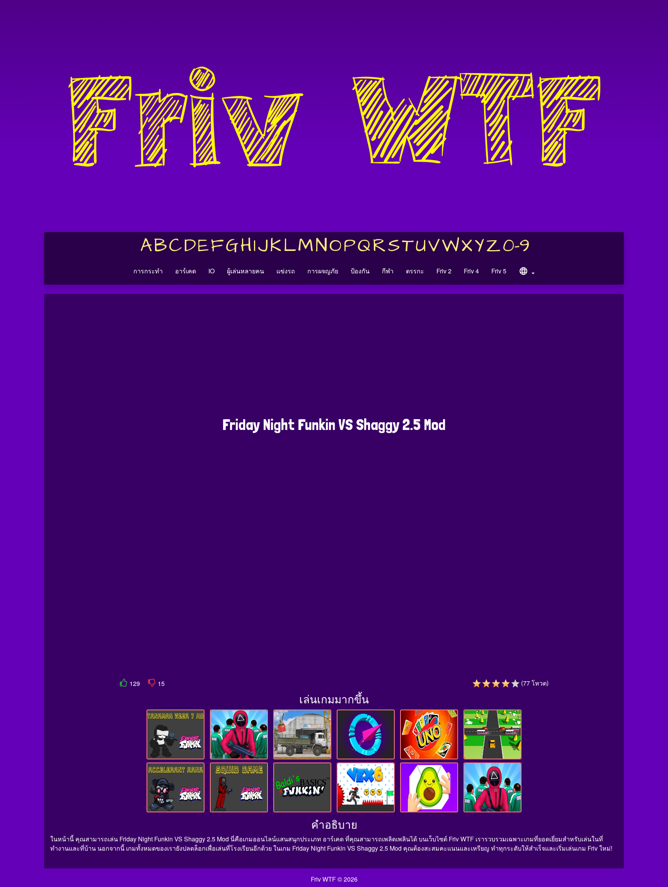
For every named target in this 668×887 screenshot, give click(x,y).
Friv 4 (471, 270)
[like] (123, 684)
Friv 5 (498, 270)
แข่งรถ (285, 270)
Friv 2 (444, 270)
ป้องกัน (360, 270)
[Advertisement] (334, 359)
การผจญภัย (322, 270)
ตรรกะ (415, 270)
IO (211, 270)
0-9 (516, 246)
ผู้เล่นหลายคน (245, 270)
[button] (526, 272)
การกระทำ (148, 270)
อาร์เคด (185, 270)
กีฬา (388, 270)
